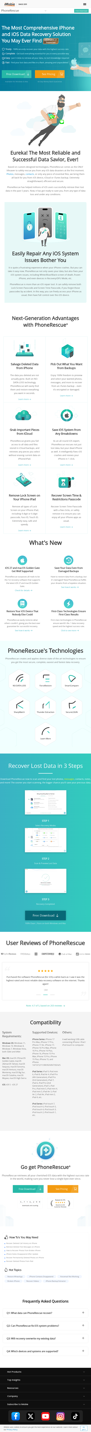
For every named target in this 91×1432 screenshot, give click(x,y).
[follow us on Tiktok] (75, 1416)
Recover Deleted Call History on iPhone (21, 1243)
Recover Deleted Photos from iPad (19, 1261)
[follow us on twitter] (30, 1416)
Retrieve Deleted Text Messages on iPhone (23, 1247)
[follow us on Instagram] (60, 1416)
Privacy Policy (12, 1429)
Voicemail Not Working (69, 1276)
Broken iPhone (13, 1281)
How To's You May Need (23, 1237)
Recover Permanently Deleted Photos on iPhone (25, 1257)
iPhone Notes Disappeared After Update (22, 1254)
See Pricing (48, 74)
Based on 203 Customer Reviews (60, 1206)
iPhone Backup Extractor (56, 1281)
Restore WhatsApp (15, 1276)
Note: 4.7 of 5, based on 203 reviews (44, 1005)
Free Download (81, 11)
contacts (30, 174)
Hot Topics (15, 1270)
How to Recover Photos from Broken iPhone (23, 1250)
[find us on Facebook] (15, 1416)
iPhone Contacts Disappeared (41, 1276)
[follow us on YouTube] (45, 1416)
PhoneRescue (10, 10)
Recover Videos (32, 1281)
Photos (10, 174)
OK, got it (84, 1428)
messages (69, 779)
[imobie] (15, 4)
